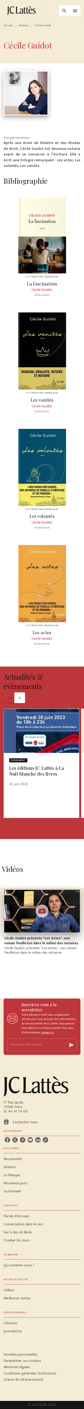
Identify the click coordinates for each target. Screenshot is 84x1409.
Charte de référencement (23, 1380)
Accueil (8, 25)
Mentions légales (17, 1367)
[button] (41, 750)
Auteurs (23, 25)
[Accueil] (22, 10)
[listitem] (7, 1140)
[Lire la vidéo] (42, 911)
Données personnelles (20, 1355)
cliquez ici (47, 1032)
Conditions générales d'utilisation (30, 1373)
